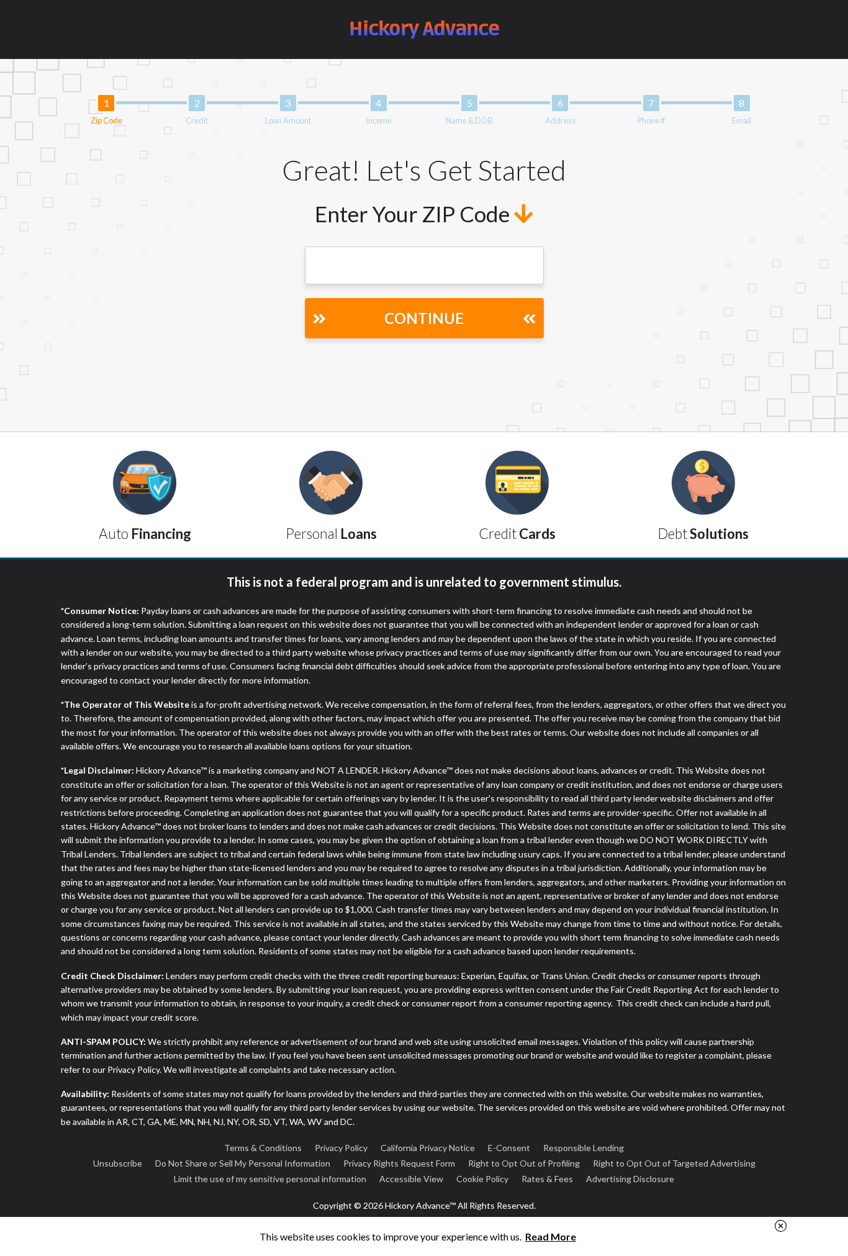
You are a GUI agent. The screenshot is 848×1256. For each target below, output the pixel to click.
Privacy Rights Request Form (399, 1163)
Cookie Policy (482, 1178)
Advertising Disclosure (630, 1178)
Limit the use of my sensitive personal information (270, 1178)
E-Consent (509, 1147)
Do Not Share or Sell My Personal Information (242, 1163)
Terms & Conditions (263, 1147)
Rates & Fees (547, 1178)
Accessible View (411, 1178)
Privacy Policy (341, 1147)
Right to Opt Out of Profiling (524, 1163)
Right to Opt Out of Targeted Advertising (674, 1163)
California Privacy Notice (428, 1147)
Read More (550, 1236)
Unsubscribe (117, 1163)
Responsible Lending (583, 1147)
